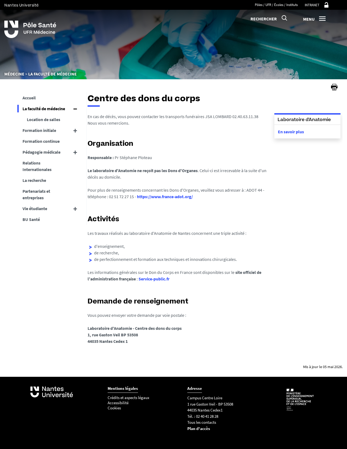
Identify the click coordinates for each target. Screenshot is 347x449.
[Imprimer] (334, 87)
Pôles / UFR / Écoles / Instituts (276, 4)
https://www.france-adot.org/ (165, 196)
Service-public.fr (154, 279)
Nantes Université (21, 5)
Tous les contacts (201, 422)
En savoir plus (291, 131)
